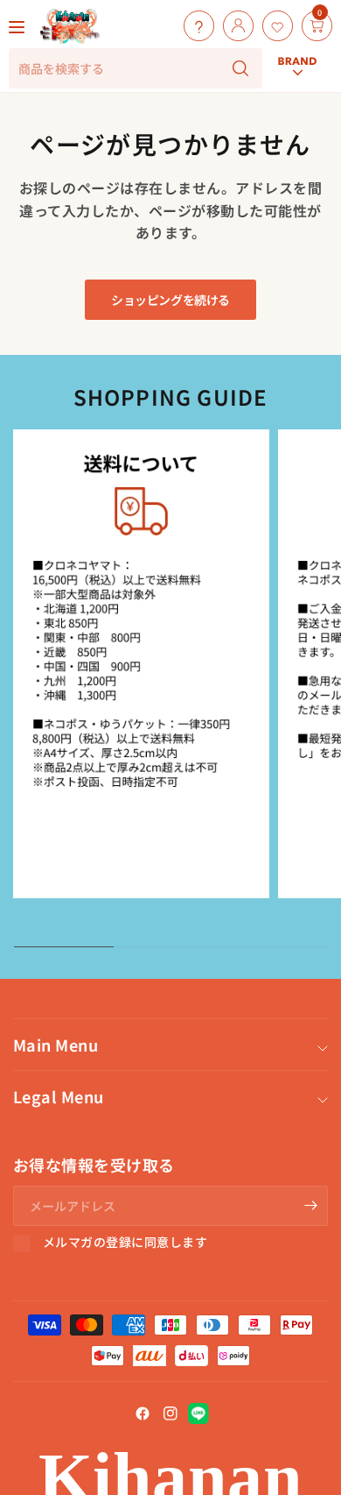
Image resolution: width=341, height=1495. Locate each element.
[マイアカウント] (234, 25)
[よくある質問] (194, 25)
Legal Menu (58, 1096)
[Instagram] (170, 1413)
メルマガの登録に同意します (125, 1243)
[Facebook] (143, 1413)
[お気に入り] (273, 25)
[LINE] (198, 1413)
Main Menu (55, 1044)
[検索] (240, 68)
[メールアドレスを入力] (310, 1206)
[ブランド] (297, 10)
